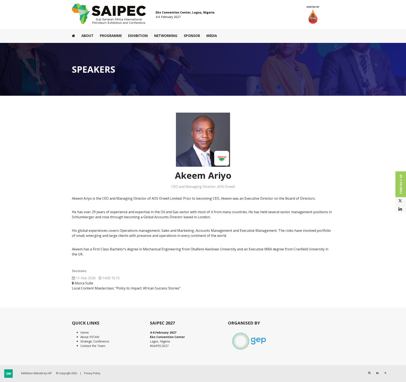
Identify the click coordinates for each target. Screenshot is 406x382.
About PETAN (89, 337)
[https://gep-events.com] (249, 350)
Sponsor (192, 35)
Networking (165, 35)
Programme (111, 35)
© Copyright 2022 (66, 373)
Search (369, 373)
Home (73, 35)
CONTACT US (401, 184)
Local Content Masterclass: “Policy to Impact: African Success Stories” (126, 288)
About (87, 35)
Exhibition (138, 35)
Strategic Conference (94, 341)
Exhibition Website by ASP (36, 373)
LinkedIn (400, 209)
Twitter (400, 201)
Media (211, 35)
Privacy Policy (92, 373)
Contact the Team (92, 346)
